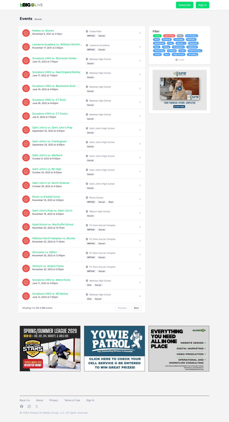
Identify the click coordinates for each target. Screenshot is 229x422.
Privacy (53, 400)
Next (136, 308)
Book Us (25, 400)
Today (157, 36)
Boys (157, 47)
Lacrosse (179, 39)
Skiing (166, 47)
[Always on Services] (179, 348)
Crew (182, 50)
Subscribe (185, 5)
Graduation (178, 47)
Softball (171, 50)
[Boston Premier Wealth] (180, 90)
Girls (157, 39)
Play (167, 54)
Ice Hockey (192, 36)
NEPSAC (191, 39)
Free (170, 43)
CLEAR (181, 60)
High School (178, 54)
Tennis (157, 54)
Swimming (159, 50)
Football (166, 39)
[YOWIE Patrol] (114, 348)
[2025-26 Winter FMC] (50, 348)
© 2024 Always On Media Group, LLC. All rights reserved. (54, 412)
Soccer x (181, 43)
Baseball (193, 43)
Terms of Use (72, 400)
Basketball (159, 43)
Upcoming (169, 36)
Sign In (202, 5)
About (39, 400)
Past (180, 36)
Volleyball (192, 47)
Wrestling (192, 54)
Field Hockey (195, 50)
